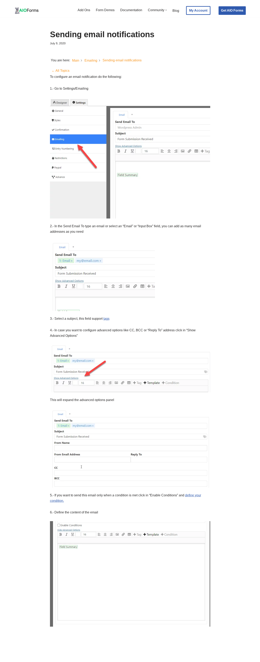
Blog (175, 10)
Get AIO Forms (232, 10)
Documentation (131, 10)
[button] (166, 10)
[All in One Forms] (26, 10)
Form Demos (105, 10)
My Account (198, 10)
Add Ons (84, 10)
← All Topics (60, 70)
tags (106, 318)
